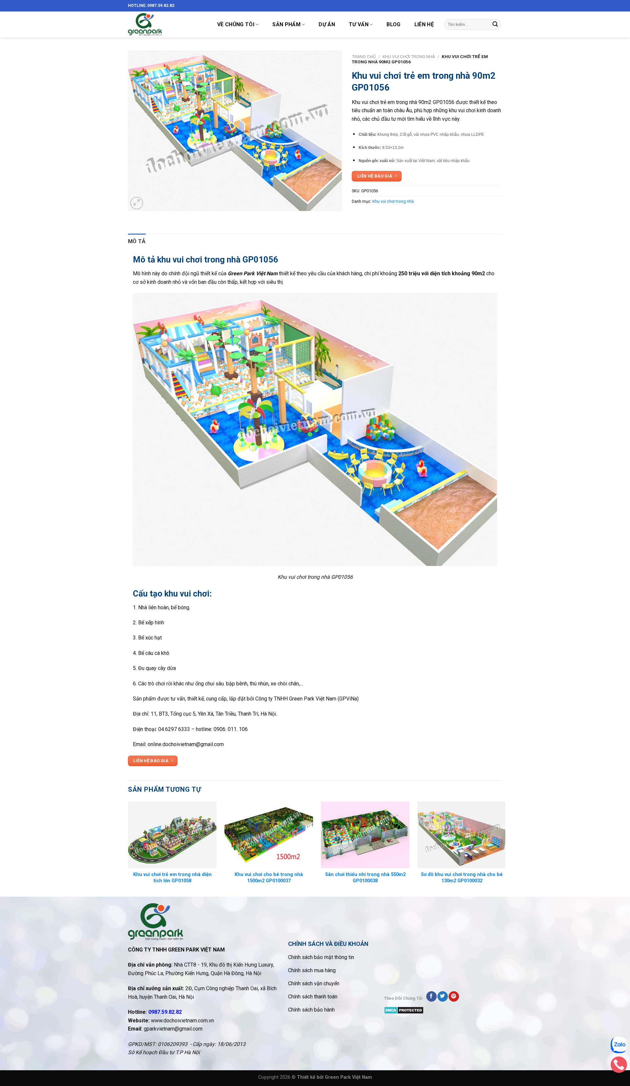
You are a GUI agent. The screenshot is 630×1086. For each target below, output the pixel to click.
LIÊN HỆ (424, 24)
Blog (393, 24)
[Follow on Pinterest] (454, 996)
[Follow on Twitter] (442, 996)
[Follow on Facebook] (431, 996)
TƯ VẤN (358, 24)
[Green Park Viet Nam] (165, 24)
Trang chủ (364, 56)
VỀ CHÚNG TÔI (235, 24)
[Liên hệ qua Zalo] (619, 1046)
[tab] (137, 241)
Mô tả (137, 241)
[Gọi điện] (619, 1066)
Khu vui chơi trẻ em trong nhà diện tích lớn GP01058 (172, 878)
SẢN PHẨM (286, 24)
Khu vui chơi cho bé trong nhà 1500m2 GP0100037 (269, 878)
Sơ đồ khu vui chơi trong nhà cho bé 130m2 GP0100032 (462, 878)
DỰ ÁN (327, 24)
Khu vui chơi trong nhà (409, 56)
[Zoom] (136, 203)
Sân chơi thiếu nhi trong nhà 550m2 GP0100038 (365, 878)
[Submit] (495, 24)
